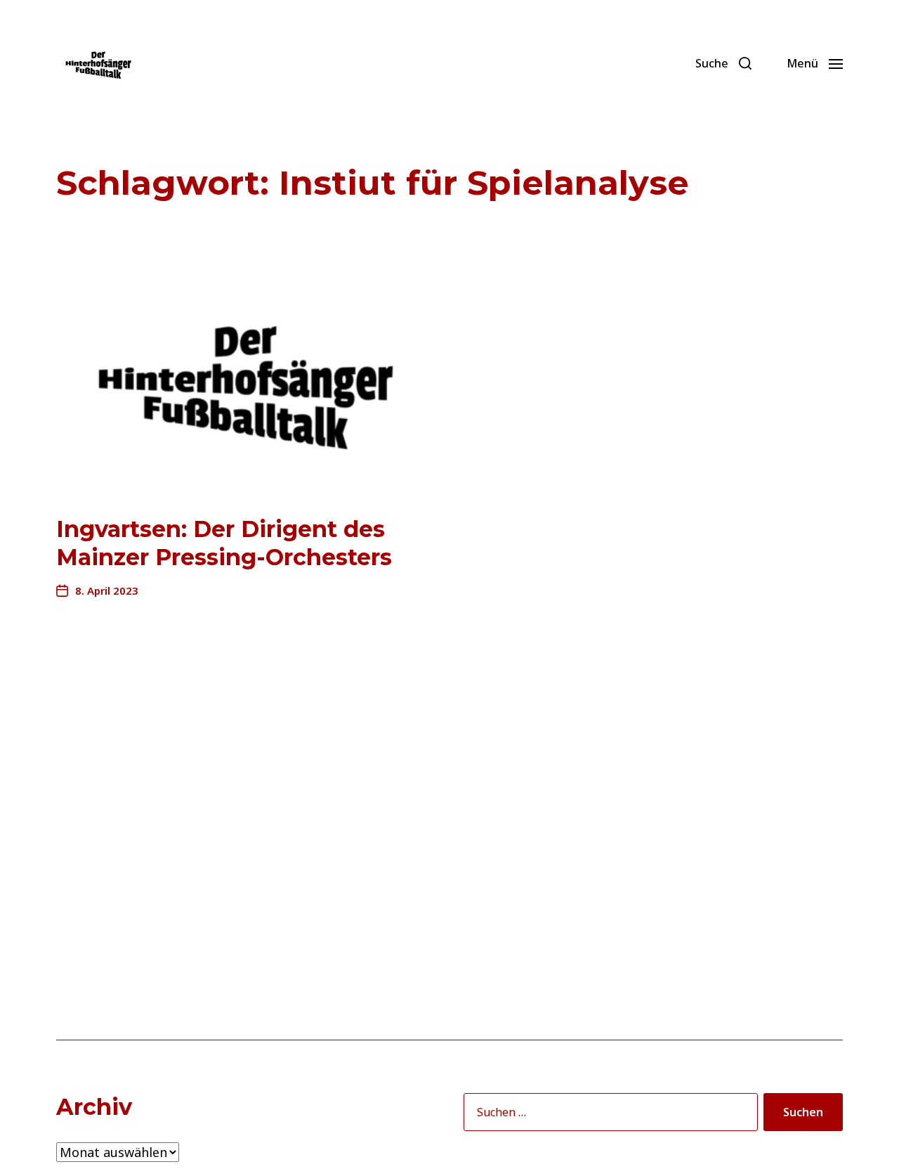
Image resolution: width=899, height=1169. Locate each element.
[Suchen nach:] (608, 1115)
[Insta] (670, 63)
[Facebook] (608, 63)
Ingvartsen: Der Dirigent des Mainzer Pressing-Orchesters (224, 543)
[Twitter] (639, 63)
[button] (723, 63)
